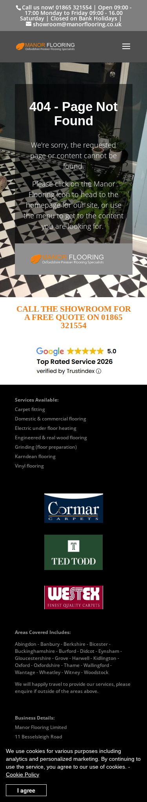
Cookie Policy (22, 774)
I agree (26, 790)
